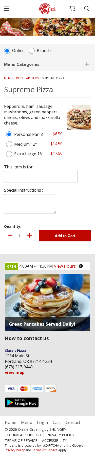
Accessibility (54, 440)
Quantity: (12, 226)
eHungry (57, 429)
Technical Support (23, 435)
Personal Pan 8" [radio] (29, 134)
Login (42, 422)
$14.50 (56, 143)
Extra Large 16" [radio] (28, 154)
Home (11, 422)
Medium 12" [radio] (25, 144)
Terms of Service (21, 440)
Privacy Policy (60, 435)
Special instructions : (23, 190)
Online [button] (18, 50)
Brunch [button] (44, 50)
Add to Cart (65, 235)
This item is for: (18, 167)
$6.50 (58, 134)
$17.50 (56, 153)
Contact (73, 422)
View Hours (65, 266)
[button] (6, 9)
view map (15, 372)
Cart (57, 422)
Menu (8, 78)
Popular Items (27, 78)
